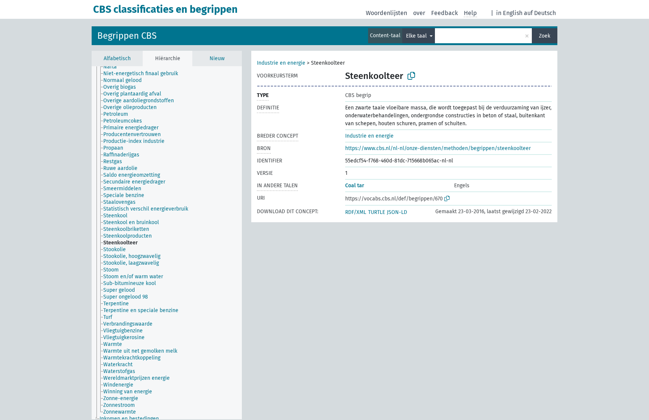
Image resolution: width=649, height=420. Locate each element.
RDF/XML (355, 212)
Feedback (444, 13)
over (419, 13)
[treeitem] (113, 67)
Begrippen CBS (127, 35)
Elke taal (417, 36)
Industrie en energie (281, 63)
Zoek (544, 36)
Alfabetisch (117, 58)
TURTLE (376, 212)
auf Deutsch (540, 13)
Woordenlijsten (386, 13)
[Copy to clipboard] (411, 76)
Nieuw (217, 58)
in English (509, 13)
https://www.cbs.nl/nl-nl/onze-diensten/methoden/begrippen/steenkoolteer (438, 148)
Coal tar (354, 185)
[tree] (167, 242)
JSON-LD (397, 212)
